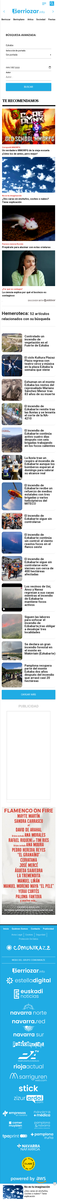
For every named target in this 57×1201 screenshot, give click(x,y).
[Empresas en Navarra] (14, 1113)
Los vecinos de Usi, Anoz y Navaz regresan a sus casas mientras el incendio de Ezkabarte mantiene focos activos (39, 595)
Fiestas (51, 19)
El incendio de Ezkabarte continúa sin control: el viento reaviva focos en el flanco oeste (39, 541)
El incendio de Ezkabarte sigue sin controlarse (38, 518)
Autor (8, 72)
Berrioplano (19, 19)
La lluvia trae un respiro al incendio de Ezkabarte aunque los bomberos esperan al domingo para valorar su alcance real (40, 465)
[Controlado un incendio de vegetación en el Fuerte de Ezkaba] (12, 342)
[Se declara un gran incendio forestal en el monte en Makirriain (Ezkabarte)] (12, 650)
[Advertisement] (29, 755)
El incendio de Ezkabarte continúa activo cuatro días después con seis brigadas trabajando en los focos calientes (40, 438)
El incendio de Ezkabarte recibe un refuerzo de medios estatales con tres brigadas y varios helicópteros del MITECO (38, 494)
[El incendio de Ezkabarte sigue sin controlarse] (12, 521)
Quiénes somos (20, 929)
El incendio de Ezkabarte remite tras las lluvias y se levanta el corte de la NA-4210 (40, 412)
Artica (30, 19)
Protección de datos (28, 939)
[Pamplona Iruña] (42, 1135)
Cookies (29, 935)
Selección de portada (15, 51)
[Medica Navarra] (42, 1113)
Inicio (6, 929)
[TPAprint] (14, 1135)
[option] (28, 11)
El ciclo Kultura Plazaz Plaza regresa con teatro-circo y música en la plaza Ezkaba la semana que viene (40, 363)
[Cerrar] (54, 1183)
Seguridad (40, 935)
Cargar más (28, 694)
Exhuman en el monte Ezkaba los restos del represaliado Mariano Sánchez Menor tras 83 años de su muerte (40, 388)
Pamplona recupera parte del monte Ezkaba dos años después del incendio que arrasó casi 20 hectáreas (39, 673)
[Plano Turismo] (42, 1124)
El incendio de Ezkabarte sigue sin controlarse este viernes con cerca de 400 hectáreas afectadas (39, 567)
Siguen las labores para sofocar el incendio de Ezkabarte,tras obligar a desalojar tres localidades (40, 624)
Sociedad (40, 19)
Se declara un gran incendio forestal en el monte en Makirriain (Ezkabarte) (40, 649)
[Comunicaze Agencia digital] (28, 947)
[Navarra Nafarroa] (28, 1147)
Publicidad (48, 929)
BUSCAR (28, 86)
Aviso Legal (17, 935)
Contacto (35, 929)
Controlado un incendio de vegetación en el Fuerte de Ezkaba (37, 341)
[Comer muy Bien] (14, 1124)
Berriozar (5, 19)
